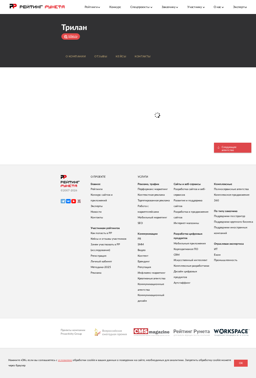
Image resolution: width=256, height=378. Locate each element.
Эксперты (240, 7)
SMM (141, 244)
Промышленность (225, 260)
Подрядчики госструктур (229, 216)
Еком (217, 254)
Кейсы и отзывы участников (108, 238)
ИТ (216, 249)
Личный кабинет (101, 261)
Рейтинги (97, 189)
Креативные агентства (151, 278)
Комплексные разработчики (191, 265)
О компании (76, 56)
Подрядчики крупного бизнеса (233, 221)
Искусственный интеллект (190, 260)
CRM (176, 254)
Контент (143, 255)
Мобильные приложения (190, 243)
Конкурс (115, 7)
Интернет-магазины (186, 223)
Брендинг (144, 261)
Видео (142, 250)
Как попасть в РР (101, 233)
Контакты (143, 56)
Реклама (96, 272)
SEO (140, 223)
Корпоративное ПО (186, 249)
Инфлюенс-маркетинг (151, 272)
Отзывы (100, 56)
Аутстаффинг (182, 282)
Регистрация (98, 255)
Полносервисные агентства (231, 189)
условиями (65, 360)
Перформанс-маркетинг (153, 189)
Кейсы (121, 56)
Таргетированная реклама (154, 200)
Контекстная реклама (151, 194)
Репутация (144, 267)
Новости (96, 211)
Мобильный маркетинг (152, 217)
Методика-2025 (101, 267)
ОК (241, 363)
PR (139, 238)
